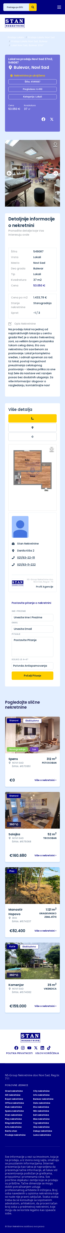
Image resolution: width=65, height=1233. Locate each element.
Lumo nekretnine (42, 1135)
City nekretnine (41, 1091)
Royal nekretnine (14, 1099)
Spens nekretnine (14, 1111)
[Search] (33, 7)
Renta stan (11, 1131)
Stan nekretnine (13, 1115)
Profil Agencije (44, 586)
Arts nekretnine (13, 1127)
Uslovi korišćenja (47, 1053)
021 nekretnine (12, 1095)
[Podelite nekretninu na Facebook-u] (44, 119)
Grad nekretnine (14, 1091)
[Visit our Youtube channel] (29, 1048)
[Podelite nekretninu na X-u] (52, 119)
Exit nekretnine (41, 1115)
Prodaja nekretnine (15, 1135)
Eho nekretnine (41, 1107)
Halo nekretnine (41, 1103)
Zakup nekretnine (42, 1131)
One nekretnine (41, 1127)
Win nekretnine (41, 1111)
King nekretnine (13, 1123)
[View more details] (32, 418)
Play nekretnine (13, 1119)
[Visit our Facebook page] (16, 1048)
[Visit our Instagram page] (23, 1048)
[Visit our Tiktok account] (49, 1048)
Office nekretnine (14, 1103)
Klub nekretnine (13, 1107)
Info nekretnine (41, 1095)
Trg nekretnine (41, 1123)
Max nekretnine (41, 1119)
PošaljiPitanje (32, 675)
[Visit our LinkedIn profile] (42, 1048)
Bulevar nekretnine (43, 1099)
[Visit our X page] (36, 1048)
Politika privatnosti (19, 1053)
